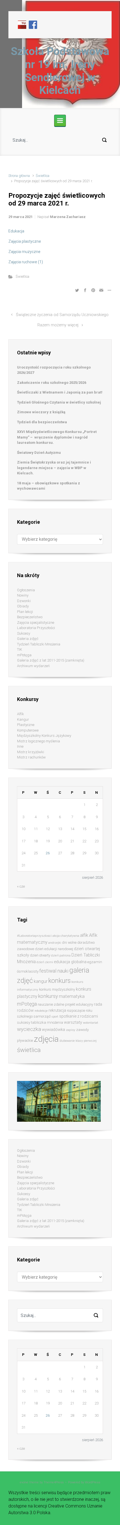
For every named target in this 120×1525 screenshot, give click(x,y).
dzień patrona (61, 955)
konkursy (48, 996)
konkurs (59, 981)
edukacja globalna (70, 961)
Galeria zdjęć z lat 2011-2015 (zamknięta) (50, 660)
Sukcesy (23, 633)
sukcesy (23, 1022)
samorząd (42, 1016)
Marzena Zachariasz (68, 217)
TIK (19, 649)
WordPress (92, 1482)
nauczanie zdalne (51, 1004)
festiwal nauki (53, 971)
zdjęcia (46, 1039)
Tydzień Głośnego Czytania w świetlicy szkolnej (59, 402)
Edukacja (16, 231)
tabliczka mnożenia (47, 1022)
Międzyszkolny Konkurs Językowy (44, 735)
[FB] (33, 24)
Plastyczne (25, 725)
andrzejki (54, 943)
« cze (21, 886)
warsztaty (73, 1022)
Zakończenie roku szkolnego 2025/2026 (51, 382)
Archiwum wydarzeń (33, 666)
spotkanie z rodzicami (78, 1016)
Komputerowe (28, 730)
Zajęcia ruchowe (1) (25, 262)
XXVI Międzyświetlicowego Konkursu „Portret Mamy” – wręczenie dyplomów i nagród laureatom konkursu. (57, 437)
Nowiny (22, 595)
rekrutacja (57, 1010)
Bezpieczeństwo (29, 617)
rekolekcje (41, 1011)
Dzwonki (24, 601)
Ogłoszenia (26, 590)
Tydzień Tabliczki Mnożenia (38, 644)
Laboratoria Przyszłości (36, 628)
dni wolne (69, 942)
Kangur (23, 719)
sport (54, 1016)
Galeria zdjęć (28, 639)
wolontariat (90, 1023)
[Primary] (60, 120)
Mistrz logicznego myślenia (38, 741)
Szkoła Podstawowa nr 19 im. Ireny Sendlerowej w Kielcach (60, 71)
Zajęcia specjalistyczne (35, 622)
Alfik (20, 714)
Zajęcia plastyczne (24, 241)
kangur (40, 981)
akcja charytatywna (65, 936)
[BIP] (22, 24)
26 (48, 853)
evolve (24, 1482)
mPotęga (24, 655)
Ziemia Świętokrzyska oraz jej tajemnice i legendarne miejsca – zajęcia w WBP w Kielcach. (54, 467)
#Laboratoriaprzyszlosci (34, 936)
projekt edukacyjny (79, 1004)
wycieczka (29, 1029)
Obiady (23, 606)
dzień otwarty (40, 955)
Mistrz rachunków (31, 757)
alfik (84, 935)
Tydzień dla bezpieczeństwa (42, 422)
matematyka (72, 996)
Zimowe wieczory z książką (41, 412)
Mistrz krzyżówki (30, 752)
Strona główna (19, 176)
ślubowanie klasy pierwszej (78, 1041)
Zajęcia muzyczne (24, 251)
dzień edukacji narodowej (54, 949)
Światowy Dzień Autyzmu (39, 452)
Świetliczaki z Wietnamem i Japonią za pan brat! (59, 392)
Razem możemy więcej (57, 325)
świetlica (29, 1049)
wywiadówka (53, 1029)
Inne (20, 746)
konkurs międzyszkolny (57, 989)
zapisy (70, 1030)
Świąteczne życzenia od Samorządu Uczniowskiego (62, 314)
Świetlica (42, 176)
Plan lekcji (25, 612)
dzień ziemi (45, 962)
